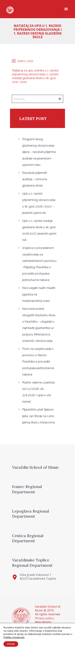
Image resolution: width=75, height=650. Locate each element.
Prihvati (11, 644)
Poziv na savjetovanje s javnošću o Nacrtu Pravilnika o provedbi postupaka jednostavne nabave (38, 361)
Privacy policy (44, 618)
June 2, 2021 (25, 61)
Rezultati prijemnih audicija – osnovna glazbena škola (34, 179)
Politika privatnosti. (14, 637)
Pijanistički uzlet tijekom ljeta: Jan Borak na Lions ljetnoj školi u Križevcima (38, 416)
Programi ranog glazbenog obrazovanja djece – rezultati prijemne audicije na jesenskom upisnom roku (39, 152)
